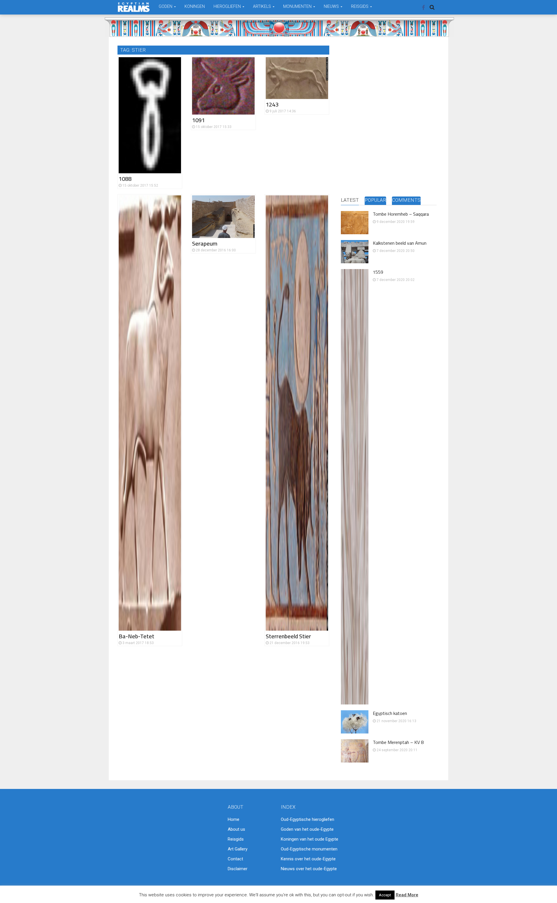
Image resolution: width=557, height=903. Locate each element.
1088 (125, 178)
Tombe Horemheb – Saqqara (401, 214)
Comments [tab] (406, 200)
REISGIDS (360, 6)
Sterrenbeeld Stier (288, 636)
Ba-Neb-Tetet (136, 636)
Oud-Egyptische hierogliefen (307, 819)
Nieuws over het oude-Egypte (309, 868)
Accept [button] (385, 895)
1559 (378, 272)
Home (233, 819)
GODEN (166, 6)
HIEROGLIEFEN (228, 6)
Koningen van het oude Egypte (309, 839)
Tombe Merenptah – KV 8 (398, 742)
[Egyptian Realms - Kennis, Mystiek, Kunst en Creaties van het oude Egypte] (133, 7)
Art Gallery (237, 849)
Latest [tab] (350, 200)
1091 (198, 120)
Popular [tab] (375, 200)
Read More (407, 894)
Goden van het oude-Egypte (307, 829)
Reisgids (236, 839)
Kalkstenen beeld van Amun (399, 243)
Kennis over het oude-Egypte (308, 858)
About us (236, 829)
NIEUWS (332, 6)
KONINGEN (195, 6)
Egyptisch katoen (390, 713)
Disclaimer (237, 868)
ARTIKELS (262, 6)
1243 (272, 104)
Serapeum (204, 243)
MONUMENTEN (297, 6)
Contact (235, 858)
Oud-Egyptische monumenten (309, 849)
